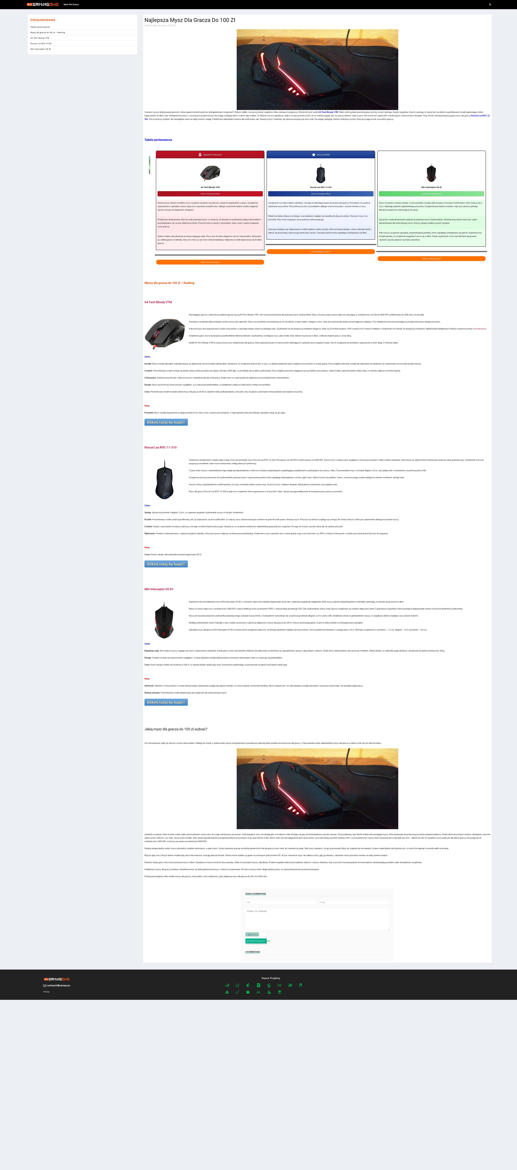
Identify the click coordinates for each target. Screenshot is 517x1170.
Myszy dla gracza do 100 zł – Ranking (47, 32)
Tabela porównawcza (40, 27)
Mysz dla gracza (71, 4)
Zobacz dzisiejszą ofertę (210, 194)
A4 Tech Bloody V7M (39, 38)
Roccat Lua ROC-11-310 (40, 43)
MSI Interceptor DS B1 (40, 49)
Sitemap (46, 992)
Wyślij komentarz (257, 941)
